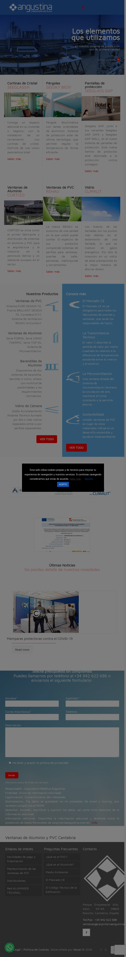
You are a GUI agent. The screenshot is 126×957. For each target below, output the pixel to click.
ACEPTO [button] (63, 484)
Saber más (75, 478)
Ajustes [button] (89, 478)
